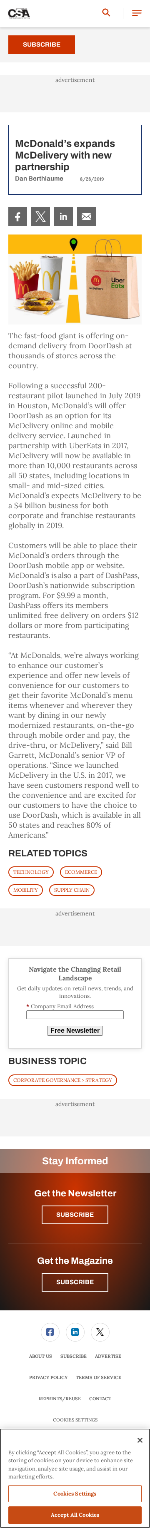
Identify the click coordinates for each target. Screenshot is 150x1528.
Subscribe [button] (75, 1214)
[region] (75, 1478)
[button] (137, 13)
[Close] (140, 1440)
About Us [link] (40, 1356)
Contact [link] (100, 1398)
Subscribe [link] (73, 1356)
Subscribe (41, 44)
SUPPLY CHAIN (72, 890)
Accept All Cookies (75, 1514)
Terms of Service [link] (98, 1377)
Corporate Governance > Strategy (62, 1080)
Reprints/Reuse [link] (60, 1398)
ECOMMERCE (81, 872)
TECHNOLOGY (31, 872)
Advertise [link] (108, 1356)
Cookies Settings (75, 1420)
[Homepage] (19, 13)
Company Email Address (60, 1006)
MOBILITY (25, 890)
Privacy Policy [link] (48, 1377)
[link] (17, 216)
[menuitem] (17, 216)
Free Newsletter (75, 1030)
